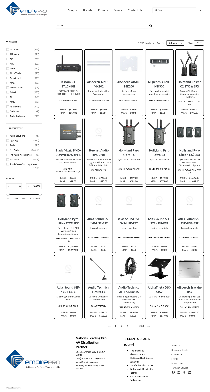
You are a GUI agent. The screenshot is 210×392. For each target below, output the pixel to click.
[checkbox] (24, 49)
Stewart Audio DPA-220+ (99, 152)
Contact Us (135, 10)
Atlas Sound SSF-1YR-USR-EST (189, 221)
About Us (175, 345)
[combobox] (174, 10)
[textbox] (15, 186)
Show (190, 43)
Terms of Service (179, 368)
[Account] (200, 10)
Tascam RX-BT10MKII (68, 84)
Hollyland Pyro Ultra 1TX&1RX (68, 221)
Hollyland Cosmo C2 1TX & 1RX (189, 84)
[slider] (8, 194)
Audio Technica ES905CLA (98, 289)
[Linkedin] (189, 372)
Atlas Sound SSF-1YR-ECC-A (68, 289)
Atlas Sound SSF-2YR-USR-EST (159, 221)
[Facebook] (173, 372)
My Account (177, 363)
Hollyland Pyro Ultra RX (159, 152)
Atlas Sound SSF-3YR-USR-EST (129, 221)
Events (118, 10)
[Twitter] (184, 372)
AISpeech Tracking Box (189, 289)
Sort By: (161, 43)
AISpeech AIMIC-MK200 (129, 84)
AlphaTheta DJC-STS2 (159, 289)
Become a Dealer (180, 350)
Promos (103, 10)
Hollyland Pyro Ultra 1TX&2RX (189, 152)
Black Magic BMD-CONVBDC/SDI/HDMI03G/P (68, 152)
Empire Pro (16, 388)
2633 (141, 326)
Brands (87, 10)
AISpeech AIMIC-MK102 (98, 84)
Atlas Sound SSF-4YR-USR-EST (98, 221)
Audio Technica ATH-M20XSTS (128, 289)
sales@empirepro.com (87, 362)
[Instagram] (178, 372)
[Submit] (151, 26)
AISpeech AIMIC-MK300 (159, 84)
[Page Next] (148, 326)
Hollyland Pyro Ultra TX (129, 152)
